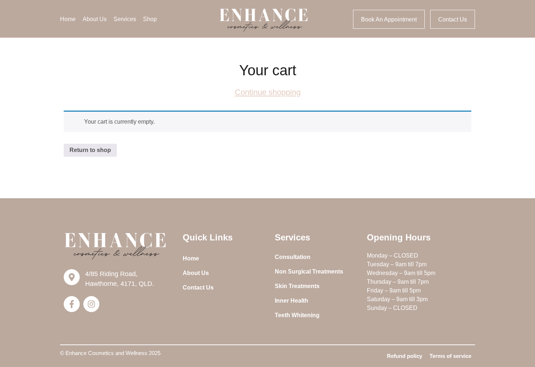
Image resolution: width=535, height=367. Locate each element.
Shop (150, 19)
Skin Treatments (297, 286)
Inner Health (291, 301)
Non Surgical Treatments (309, 271)
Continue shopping (268, 92)
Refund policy (404, 356)
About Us (95, 19)
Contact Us (198, 287)
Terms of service (450, 356)
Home (68, 19)
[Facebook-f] (72, 304)
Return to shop (90, 150)
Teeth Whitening (297, 315)
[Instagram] (91, 304)
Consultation (292, 257)
